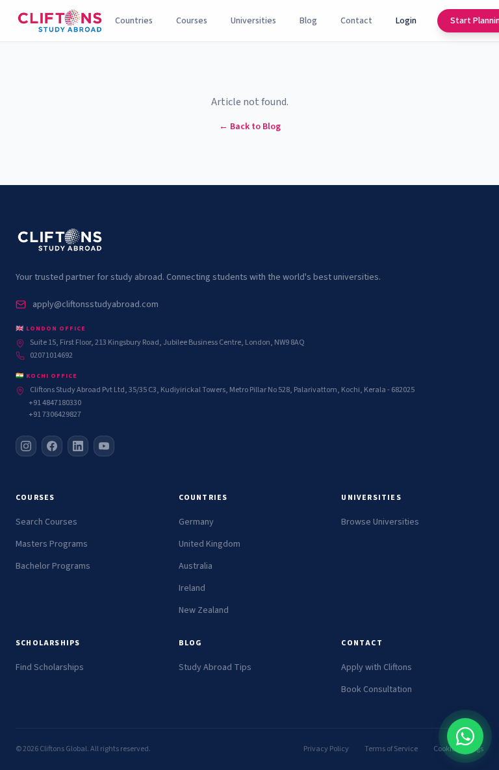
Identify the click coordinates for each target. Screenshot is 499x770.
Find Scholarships (50, 667)
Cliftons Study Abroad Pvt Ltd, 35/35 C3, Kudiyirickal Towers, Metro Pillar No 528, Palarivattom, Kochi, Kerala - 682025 (222, 390)
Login (406, 20)
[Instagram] (26, 446)
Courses (191, 20)
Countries (134, 20)
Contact (356, 20)
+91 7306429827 (55, 415)
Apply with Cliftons (376, 667)
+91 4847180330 (55, 403)
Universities (253, 20)
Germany (196, 521)
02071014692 (51, 356)
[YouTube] (104, 446)
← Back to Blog (250, 126)
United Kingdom (209, 544)
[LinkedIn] (78, 446)
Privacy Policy (326, 749)
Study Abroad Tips (215, 667)
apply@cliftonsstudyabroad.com (95, 304)
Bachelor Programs (53, 566)
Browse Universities (380, 521)
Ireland (192, 588)
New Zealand (204, 610)
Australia (195, 566)
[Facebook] (52, 446)
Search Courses (46, 521)
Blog (308, 20)
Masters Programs (52, 544)
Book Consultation (376, 689)
